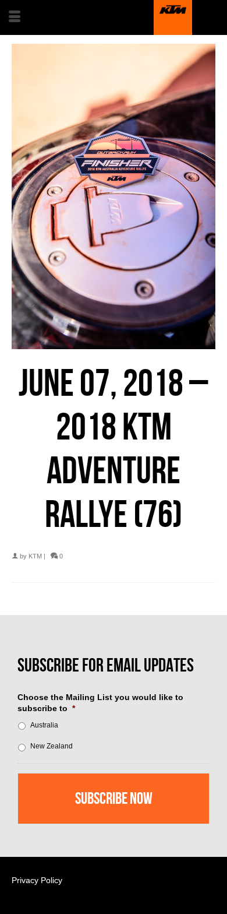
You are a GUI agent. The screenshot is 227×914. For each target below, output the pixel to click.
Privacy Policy (37, 880)
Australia (44, 725)
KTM (35, 556)
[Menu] (14, 17)
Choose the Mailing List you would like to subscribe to (100, 702)
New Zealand (51, 746)
